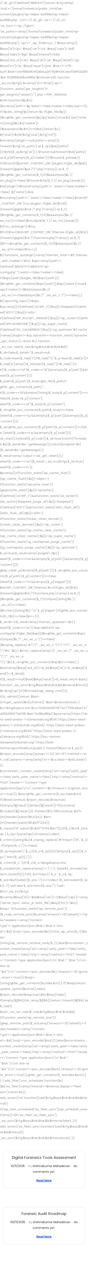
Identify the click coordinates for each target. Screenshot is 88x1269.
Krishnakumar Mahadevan (51, 1166)
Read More (44, 1181)
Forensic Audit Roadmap (44, 1213)
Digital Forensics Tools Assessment (44, 1157)
